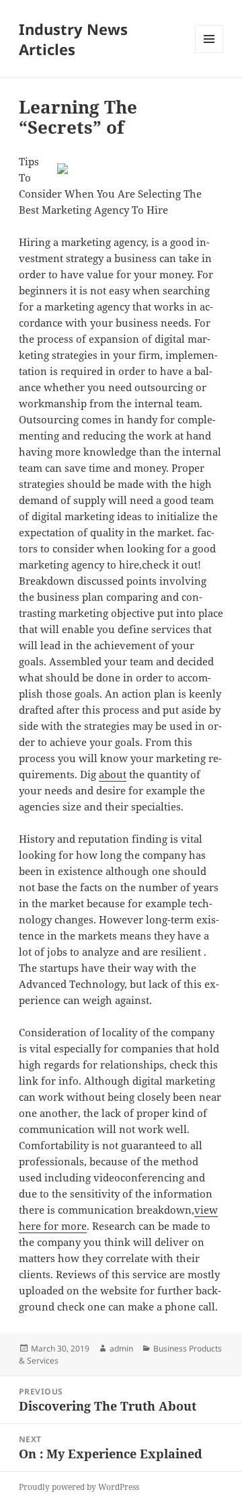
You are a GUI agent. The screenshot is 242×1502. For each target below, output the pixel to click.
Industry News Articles (73, 39)
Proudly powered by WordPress (79, 1487)
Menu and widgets (209, 52)
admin (121, 1348)
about (112, 774)
